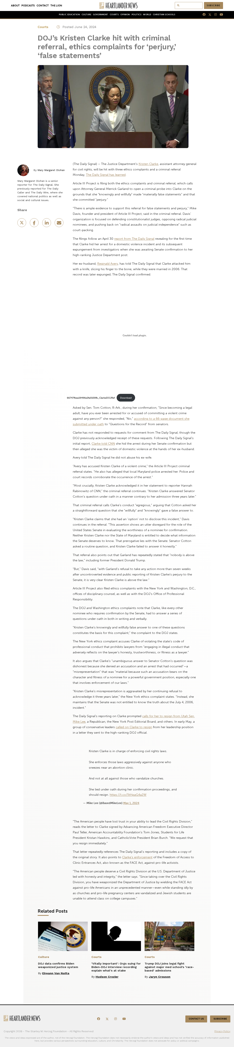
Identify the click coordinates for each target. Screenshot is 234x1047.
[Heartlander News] (117, 5)
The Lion (56, 5)
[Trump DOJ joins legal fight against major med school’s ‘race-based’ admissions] (169, 936)
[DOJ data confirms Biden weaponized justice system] (63, 936)
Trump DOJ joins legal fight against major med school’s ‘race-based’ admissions (169, 967)
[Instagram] (214, 14)
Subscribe (213, 5)
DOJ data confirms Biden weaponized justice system (58, 965)
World (147, 14)
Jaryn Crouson (159, 976)
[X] (208, 14)
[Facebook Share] (34, 224)
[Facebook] (202, 14)
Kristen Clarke (148, 164)
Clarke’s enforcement (137, 857)
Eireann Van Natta (55, 973)
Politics (136, 14)
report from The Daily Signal (134, 238)
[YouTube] (220, 14)
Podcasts (28, 5)
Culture (86, 14)
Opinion (125, 14)
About (15, 5)
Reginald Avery (107, 263)
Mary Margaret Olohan (51, 170)
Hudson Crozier (107, 976)
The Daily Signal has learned (106, 174)
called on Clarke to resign (134, 727)
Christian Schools (164, 14)
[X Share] (22, 224)
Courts (114, 14)
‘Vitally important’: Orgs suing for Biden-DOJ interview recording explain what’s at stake (116, 967)
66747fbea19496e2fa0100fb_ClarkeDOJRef (91, 397)
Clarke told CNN (103, 443)
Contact (43, 5)
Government (100, 14)
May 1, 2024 (131, 803)
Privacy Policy (222, 1031)
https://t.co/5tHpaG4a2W (128, 794)
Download (126, 397)
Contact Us (196, 1018)
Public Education (69, 14)
